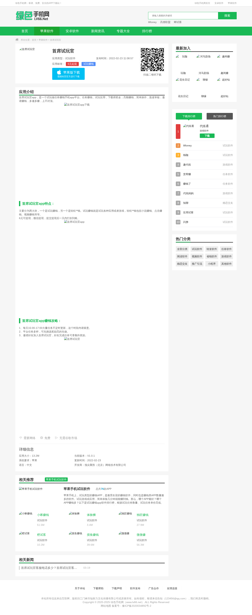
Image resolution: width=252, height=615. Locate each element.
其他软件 (226, 263)
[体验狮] (77, 520)
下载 (207, 135)
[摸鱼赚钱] (77, 540)
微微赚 (141, 534)
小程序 (212, 263)
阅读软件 (182, 256)
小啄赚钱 (43, 514)
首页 (24, 31)
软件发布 (135, 588)
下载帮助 (98, 588)
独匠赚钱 (143, 514)
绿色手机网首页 (202, 3)
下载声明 (117, 588)
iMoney (152, 22)
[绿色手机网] (32, 16)
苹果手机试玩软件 (77, 489)
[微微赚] (127, 540)
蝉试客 (178, 22)
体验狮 (91, 514)
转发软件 (212, 249)
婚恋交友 (182, 263)
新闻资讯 (97, 31)
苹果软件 (232, 3)
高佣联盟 (165, 22)
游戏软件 (226, 256)
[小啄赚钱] (27, 520)
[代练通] (190, 131)
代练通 (204, 126)
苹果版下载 (68, 74)
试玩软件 (197, 249)
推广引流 (197, 263)
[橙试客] (27, 540)
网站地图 (106, 605)
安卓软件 (219, 3)
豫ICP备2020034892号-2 (136, 605)
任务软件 (226, 249)
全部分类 (182, 249)
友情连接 (172, 588)
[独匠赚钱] (127, 520)
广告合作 (154, 588)
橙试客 (41, 534)
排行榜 (147, 31)
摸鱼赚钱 (93, 534)
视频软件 (197, 256)
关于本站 (80, 588)
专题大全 (123, 31)
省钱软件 (212, 256)
